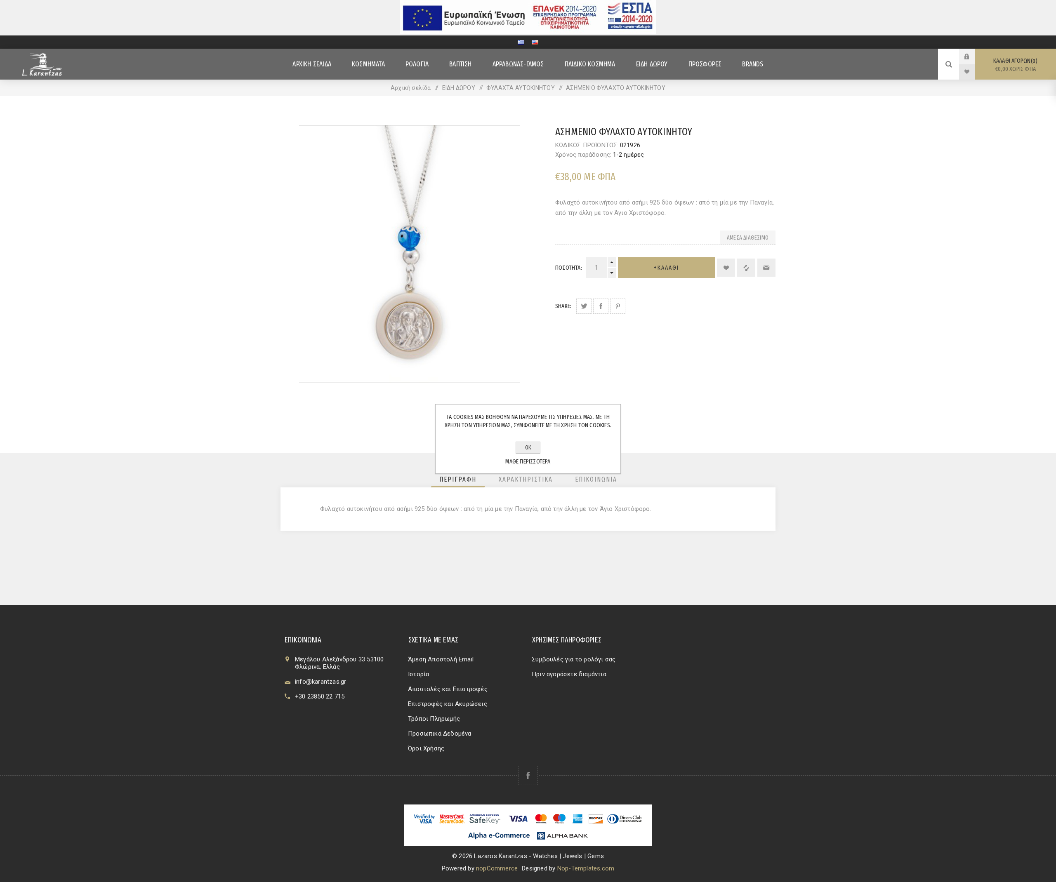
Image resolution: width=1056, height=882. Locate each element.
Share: (563, 306)
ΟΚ (528, 447)
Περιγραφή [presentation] (457, 479)
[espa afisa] (528, 31)
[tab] (458, 479)
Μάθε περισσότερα (527, 461)
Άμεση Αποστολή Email (441, 659)
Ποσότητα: (568, 267)
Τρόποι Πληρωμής (434, 718)
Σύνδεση (973, 56)
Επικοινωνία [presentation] (596, 479)
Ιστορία (418, 674)
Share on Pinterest (617, 306)
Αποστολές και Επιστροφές (448, 689)
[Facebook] (528, 775)
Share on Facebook (600, 306)
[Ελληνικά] (521, 42)
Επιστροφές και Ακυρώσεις (447, 704)
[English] (535, 42)
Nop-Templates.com (585, 868)
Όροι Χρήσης (426, 748)
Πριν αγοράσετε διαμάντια (569, 674)
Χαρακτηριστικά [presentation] (526, 479)
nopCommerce (497, 868)
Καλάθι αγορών (1014, 65)
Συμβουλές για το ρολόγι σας (573, 659)
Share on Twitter (584, 306)
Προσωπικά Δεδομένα (439, 733)
